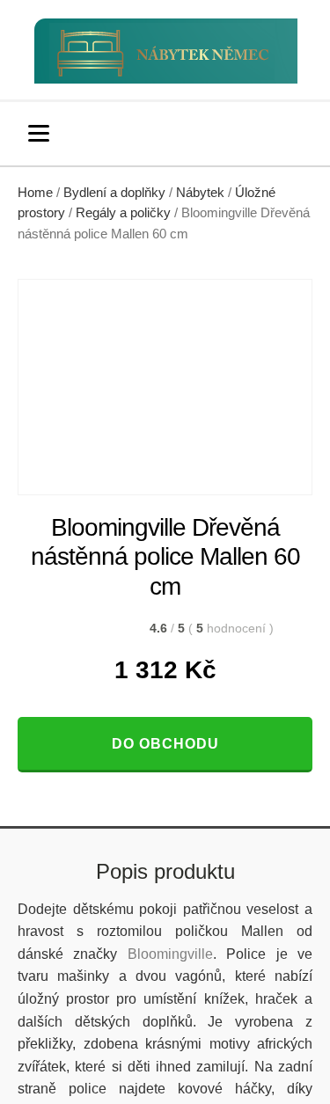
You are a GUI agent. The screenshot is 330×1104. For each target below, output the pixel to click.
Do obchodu (165, 743)
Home (35, 193)
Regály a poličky (123, 213)
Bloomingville (170, 954)
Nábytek (200, 193)
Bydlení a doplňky (114, 193)
